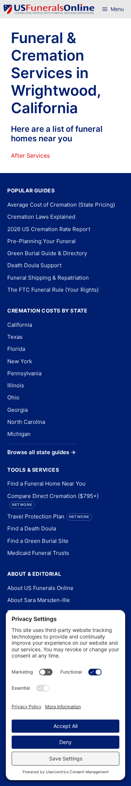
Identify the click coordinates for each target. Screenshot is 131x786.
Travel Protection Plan (48, 516)
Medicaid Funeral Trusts (38, 552)
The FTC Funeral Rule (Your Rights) (53, 289)
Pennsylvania (24, 373)
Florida (16, 348)
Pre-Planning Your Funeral (41, 241)
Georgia (17, 409)
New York (19, 361)
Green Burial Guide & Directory (47, 253)
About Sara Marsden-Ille (38, 600)
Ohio (13, 397)
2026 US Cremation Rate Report (48, 229)
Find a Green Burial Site (37, 540)
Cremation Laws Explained (41, 216)
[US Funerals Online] (49, 9)
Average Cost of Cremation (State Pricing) (61, 204)
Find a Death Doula (31, 528)
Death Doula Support (34, 265)
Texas (15, 336)
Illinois (15, 385)
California (19, 324)
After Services (30, 155)
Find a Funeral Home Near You (46, 483)
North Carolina (26, 421)
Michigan (19, 433)
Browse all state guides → (41, 452)
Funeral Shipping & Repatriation (48, 277)
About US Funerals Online (40, 587)
